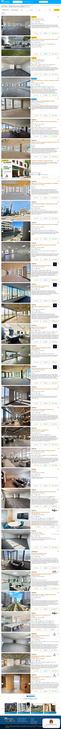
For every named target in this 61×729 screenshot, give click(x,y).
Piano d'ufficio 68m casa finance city (40, 286)
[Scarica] (10, 719)
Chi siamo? (32, 718)
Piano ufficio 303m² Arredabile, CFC (39, 430)
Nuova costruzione (27, 1)
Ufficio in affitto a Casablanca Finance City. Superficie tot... (40, 636)
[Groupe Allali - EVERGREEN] (38, 704)
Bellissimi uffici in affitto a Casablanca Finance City (43, 491)
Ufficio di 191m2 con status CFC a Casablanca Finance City (45, 142)
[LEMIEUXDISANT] (54, 704)
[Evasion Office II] (15, 704)
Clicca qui (36, 726)
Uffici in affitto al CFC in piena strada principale (42, 101)
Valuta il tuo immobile (17, 1)
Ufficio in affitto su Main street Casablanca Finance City (44, 39)
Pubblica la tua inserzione (21, 718)
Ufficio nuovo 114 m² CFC (37, 18)
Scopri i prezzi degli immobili (22, 721)
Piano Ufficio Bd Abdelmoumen (39, 553)
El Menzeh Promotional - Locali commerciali (42, 160)
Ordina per (3, 12)
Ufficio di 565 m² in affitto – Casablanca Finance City (43, 594)
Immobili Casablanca (12, 5)
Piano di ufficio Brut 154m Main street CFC (41, 265)
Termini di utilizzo (33, 722)
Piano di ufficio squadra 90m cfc (39, 327)
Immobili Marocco (4, 5)
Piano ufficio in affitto (36, 532)
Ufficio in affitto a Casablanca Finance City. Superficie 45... (40, 513)
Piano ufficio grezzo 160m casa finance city (41, 368)
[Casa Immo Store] (28, 704)
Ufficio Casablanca (20, 5)
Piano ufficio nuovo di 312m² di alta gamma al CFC (43, 450)
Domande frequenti (34, 721)
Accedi (36, 1)
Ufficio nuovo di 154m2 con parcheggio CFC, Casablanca (44, 183)
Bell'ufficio (33, 471)
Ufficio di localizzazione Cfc (37, 59)
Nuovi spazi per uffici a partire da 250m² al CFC (42, 409)
